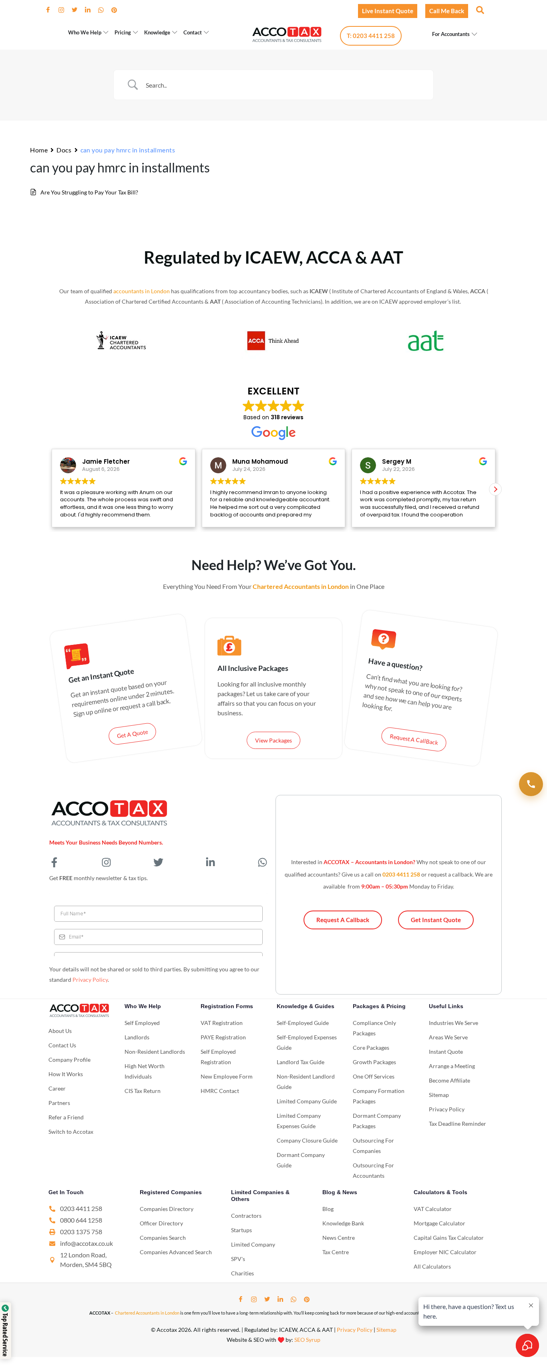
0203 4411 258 (401, 874)
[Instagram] (64, 10)
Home (39, 150)
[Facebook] (51, 10)
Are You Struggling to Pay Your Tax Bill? (89, 192)
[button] (479, 9)
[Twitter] (78, 10)
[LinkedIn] (91, 10)
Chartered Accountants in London (147, 1312)
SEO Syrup (307, 1339)
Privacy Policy (90, 979)
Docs (63, 150)
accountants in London (141, 291)
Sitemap (386, 1329)
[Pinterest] (117, 10)
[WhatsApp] (104, 10)
